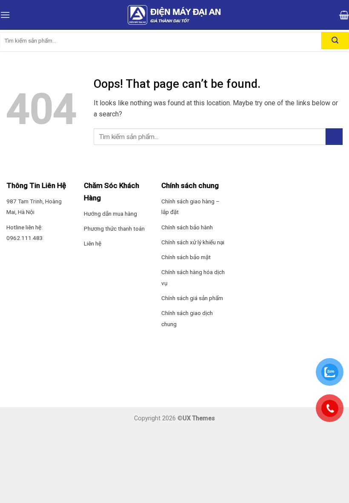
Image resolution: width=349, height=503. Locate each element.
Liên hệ (92, 243)
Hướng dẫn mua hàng (110, 213)
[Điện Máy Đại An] (174, 15)
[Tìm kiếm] (335, 40)
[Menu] (5, 14)
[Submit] (334, 136)
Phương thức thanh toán (114, 228)
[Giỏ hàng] (344, 15)
